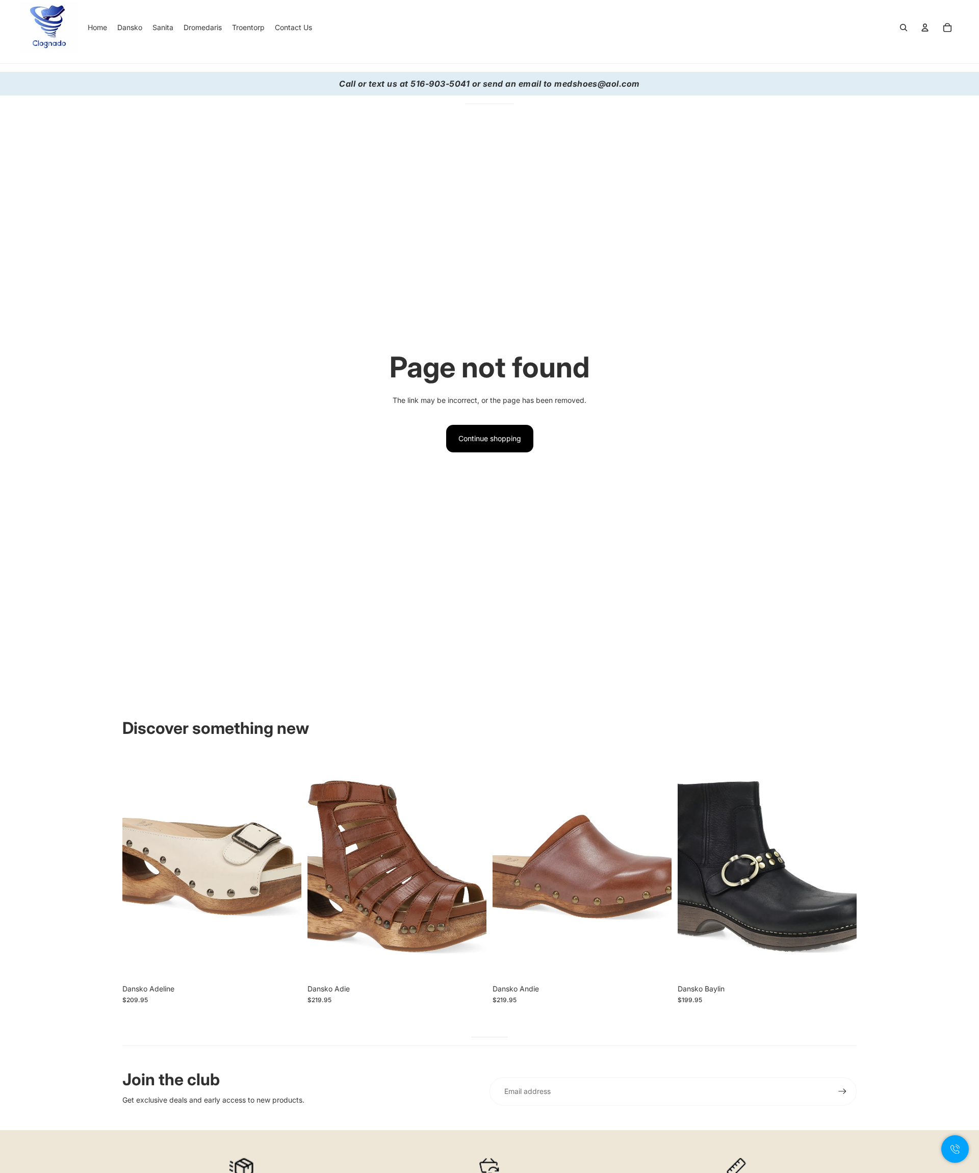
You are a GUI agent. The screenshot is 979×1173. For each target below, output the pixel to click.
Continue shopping (489, 438)
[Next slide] (286, 867)
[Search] (903, 27)
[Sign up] (842, 1091)
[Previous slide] (137, 867)
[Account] (925, 27)
